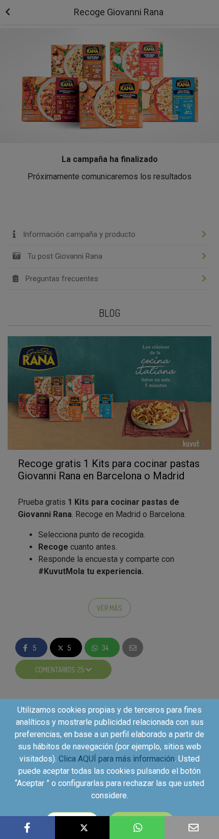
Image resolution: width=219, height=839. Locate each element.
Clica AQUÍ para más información (117, 759)
